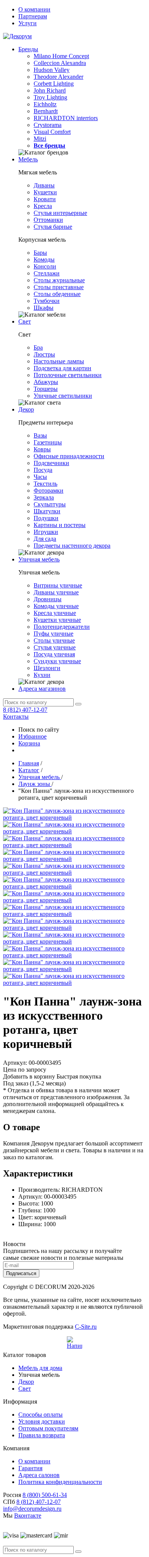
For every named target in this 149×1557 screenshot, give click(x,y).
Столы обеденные (57, 294)
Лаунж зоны (35, 784)
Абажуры (46, 382)
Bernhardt (46, 111)
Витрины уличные (58, 585)
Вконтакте (27, 1515)
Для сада (45, 538)
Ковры (42, 449)
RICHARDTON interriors (66, 118)
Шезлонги (47, 668)
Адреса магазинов (42, 688)
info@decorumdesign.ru (32, 1508)
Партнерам (32, 16)
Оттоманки (48, 219)
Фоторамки (48, 490)
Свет (24, 321)
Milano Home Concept (61, 56)
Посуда (43, 470)
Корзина (29, 743)
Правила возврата (41, 1435)
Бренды (28, 49)
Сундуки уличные (57, 661)
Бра (38, 347)
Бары (40, 252)
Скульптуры (50, 504)
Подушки (46, 518)
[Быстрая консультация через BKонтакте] (74, 1344)
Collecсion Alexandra (60, 63)
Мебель (28, 159)
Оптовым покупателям (48, 1428)
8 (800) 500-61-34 (45, 1495)
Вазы (40, 435)
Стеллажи (47, 273)
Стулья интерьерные (60, 213)
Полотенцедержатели (62, 626)
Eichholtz (45, 104)
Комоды (44, 259)
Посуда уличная (54, 654)
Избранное (32, 736)
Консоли (45, 266)
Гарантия (30, 1468)
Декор (26, 409)
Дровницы (48, 599)
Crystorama (48, 125)
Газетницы (48, 442)
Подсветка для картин (62, 368)
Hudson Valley (52, 70)
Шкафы (43, 307)
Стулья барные (53, 226)
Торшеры (46, 389)
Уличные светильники (63, 395)
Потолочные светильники (68, 375)
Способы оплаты (40, 1414)
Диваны (44, 185)
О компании (34, 9)
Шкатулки (47, 511)
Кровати (45, 199)
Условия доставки (41, 1421)
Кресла (43, 206)
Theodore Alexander (58, 76)
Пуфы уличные (53, 633)
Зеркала (44, 497)
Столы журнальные (59, 280)
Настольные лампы (59, 361)
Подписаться (21, 1273)
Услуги (27, 23)
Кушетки (45, 192)
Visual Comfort (52, 132)
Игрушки (46, 532)
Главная (28, 763)
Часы (40, 476)
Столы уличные (54, 640)
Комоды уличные (56, 606)
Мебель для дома (40, 1368)
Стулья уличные (55, 647)
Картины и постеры (60, 525)
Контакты (16, 716)
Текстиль (45, 483)
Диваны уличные (56, 592)
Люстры (44, 354)
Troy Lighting (50, 97)
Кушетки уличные (57, 620)
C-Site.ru (86, 1326)
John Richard (50, 90)
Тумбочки (47, 301)
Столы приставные (59, 287)
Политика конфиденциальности (60, 1482)
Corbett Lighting (54, 83)
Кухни (42, 675)
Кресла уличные (55, 613)
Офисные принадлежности (69, 456)
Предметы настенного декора (72, 545)
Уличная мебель (39, 559)
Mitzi (40, 138)
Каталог (28, 770)
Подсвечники (51, 463)
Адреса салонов (39, 1475)
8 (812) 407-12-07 (25, 709)
